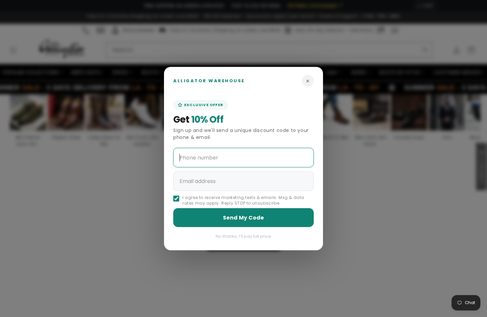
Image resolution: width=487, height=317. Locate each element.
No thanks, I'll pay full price (243, 236)
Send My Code (243, 217)
